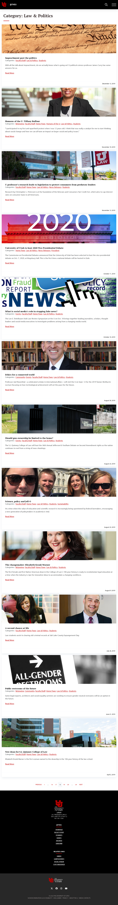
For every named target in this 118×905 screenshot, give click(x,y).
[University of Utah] (59, 880)
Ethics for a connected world (19, 374)
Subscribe (59, 843)
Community (20, 377)
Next (81, 784)
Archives (59, 841)
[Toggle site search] (106, 4)
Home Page (40, 124)
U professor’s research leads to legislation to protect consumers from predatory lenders (50, 184)
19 (64, 784)
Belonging (20, 124)
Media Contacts (84, 898)
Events (18, 314)
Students (42, 60)
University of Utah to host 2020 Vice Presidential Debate (34, 248)
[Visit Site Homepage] (59, 810)
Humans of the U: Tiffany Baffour (22, 121)
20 (68, 784)
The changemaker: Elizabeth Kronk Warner (27, 564)
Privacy (65, 898)
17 (56, 784)
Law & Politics (32, 60)
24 (76, 784)
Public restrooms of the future (20, 688)
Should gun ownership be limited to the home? (29, 438)
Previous (38, 784)
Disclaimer (57, 898)
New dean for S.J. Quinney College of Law (26, 751)
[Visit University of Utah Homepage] (4, 4)
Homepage (59, 830)
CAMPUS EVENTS (59, 859)
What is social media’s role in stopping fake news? (31, 311)
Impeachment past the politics (21, 57)
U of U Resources (59, 864)
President (55, 250)
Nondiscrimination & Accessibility (40, 898)
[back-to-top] (115, 900)
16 (52, 784)
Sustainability (63, 504)
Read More (9, 73)
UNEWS (59, 856)
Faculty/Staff (21, 60)
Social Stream (59, 862)
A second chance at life (17, 628)
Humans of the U (53, 124)
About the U (73, 898)
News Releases (55, 187)
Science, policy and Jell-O (18, 501)
